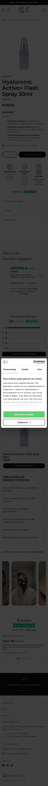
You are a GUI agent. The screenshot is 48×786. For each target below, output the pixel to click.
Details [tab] (25, 369)
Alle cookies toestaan (24, 414)
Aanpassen (22, 422)
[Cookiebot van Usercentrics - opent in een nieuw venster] (34, 362)
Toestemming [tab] (9, 369)
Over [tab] (39, 369)
